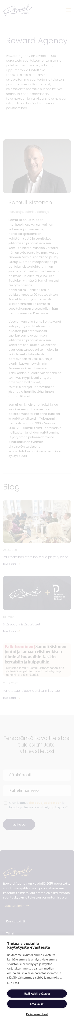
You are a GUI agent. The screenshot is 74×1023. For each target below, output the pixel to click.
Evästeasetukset (37, 1014)
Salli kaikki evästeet (37, 993)
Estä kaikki (37, 1003)
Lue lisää (13, 983)
